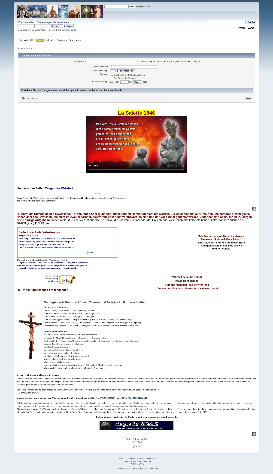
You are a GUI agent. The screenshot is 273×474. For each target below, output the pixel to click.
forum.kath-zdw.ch (134, 397)
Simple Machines (149, 459)
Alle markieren (30, 98)
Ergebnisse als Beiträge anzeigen (129, 75)
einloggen (47, 22)
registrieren (63, 22)
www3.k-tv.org (51, 276)
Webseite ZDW (143, 7)
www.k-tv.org (52, 278)
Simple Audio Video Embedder (137, 461)
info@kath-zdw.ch (30, 393)
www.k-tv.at (53, 281)
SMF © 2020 (135, 459)
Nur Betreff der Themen (124, 78)
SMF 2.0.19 (124, 459)
